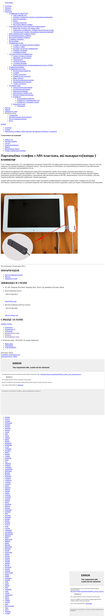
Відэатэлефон (14, 41)
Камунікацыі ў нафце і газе (22, 93)
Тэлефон (16, 72)
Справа (7, 129)
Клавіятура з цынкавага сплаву (28, 102)
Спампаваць (13, 115)
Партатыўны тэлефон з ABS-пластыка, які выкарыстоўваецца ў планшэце (31, 131)
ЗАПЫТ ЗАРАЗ (6, 324)
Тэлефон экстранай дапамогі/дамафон (26, 45)
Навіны (7, 109)
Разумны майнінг (11, 141)
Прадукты (8, 11)
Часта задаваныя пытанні (18, 119)
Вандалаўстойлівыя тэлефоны (19, 37)
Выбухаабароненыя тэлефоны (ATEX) (22, 34)
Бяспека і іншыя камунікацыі (23, 95)
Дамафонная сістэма (16, 43)
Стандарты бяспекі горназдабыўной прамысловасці (27, 26)
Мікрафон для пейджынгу (22, 58)
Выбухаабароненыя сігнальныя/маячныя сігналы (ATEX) (33, 65)
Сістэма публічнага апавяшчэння (20, 54)
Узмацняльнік (18, 60)
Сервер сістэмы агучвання (22, 56)
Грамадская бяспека (12, 145)
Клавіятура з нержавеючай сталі (28, 100)
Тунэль (7, 143)
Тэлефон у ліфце (19, 47)
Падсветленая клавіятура (22, 71)
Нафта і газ (9, 139)
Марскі (7, 147)
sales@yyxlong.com (11, 315)
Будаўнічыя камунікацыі (21, 89)
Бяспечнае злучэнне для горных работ (26, 28)
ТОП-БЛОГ (9, 345)
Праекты (8, 10)
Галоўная (8, 6)
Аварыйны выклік (19, 52)
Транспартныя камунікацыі (22, 87)
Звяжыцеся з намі (11, 111)
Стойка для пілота (19, 84)
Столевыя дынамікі (20, 63)
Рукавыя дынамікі (19, 61)
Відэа (11, 121)
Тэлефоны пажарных (16, 39)
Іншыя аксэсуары (19, 104)
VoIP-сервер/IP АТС (20, 15)
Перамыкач (21, 106)
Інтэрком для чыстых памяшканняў (25, 48)
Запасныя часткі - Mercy (9, 356)
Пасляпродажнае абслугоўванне (20, 117)
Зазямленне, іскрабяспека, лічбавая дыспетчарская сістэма (33, 30)
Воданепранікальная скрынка (23, 80)
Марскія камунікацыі (20, 91)
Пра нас (7, 108)
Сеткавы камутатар (20, 23)
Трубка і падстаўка (19, 74)
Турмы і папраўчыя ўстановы (15, 150)
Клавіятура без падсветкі (21, 76)
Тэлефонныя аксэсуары (17, 69)
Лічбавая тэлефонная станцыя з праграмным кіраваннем (33, 17)
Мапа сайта (9, 344)
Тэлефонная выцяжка (16, 67)
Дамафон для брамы (20, 50)
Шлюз (15, 21)
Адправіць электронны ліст (10, 354)
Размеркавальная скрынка (22, 82)
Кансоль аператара (19, 19)
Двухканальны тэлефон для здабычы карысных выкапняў (33, 32)
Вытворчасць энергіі (12, 149)
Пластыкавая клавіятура (25, 98)
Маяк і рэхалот (18, 78)
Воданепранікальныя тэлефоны (20, 35)
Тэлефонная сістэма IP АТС (18, 13)
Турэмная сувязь (15, 85)
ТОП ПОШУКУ (10, 347)
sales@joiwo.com (10, 301)
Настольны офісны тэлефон (23, 24)
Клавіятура (17, 97)
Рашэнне (8, 8)
